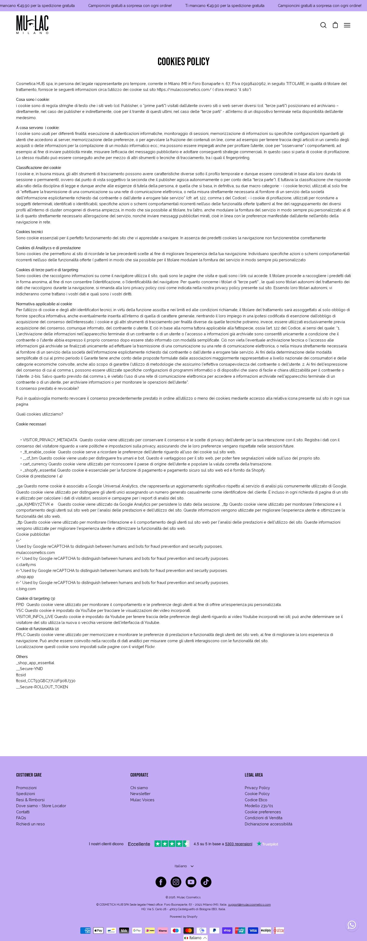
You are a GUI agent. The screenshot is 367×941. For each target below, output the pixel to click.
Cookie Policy (257, 793)
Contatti (23, 812)
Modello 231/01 (259, 805)
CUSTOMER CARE (29, 775)
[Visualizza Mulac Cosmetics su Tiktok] (206, 882)
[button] (196, 938)
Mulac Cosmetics (188, 897)
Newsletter (140, 793)
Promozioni (26, 787)
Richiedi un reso (30, 824)
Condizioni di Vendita (263, 817)
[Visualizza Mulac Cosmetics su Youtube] (191, 882)
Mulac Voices (142, 799)
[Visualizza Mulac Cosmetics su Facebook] (161, 882)
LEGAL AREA (254, 775)
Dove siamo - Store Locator (41, 805)
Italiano (181, 866)
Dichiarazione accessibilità (268, 824)
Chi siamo (139, 787)
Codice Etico (256, 799)
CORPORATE (139, 775)
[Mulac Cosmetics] (32, 25)
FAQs (21, 817)
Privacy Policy (257, 787)
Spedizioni (25, 793)
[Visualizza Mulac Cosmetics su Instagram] (176, 882)
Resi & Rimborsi (30, 799)
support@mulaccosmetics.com (249, 904)
